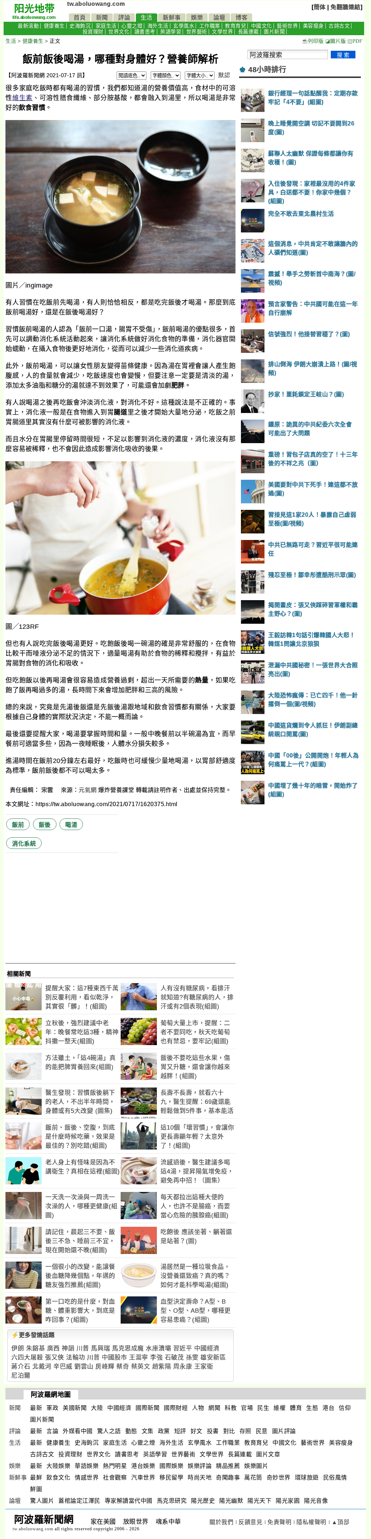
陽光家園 (288, 1501)
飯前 (18, 825)
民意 (262, 1431)
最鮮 (36, 1477)
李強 (156, 1357)
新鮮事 (172, 18)
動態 (131, 1431)
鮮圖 (36, 1489)
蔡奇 (122, 1366)
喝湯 (71, 825)
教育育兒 (235, 26)
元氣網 (88, 790)
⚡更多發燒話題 (33, 1335)
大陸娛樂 (58, 1466)
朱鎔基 (35, 1348)
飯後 (45, 825)
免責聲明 (279, 1522)
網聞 (214, 1408)
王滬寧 (138, 1357)
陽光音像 (316, 1501)
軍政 (52, 1408)
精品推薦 (228, 1466)
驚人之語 (109, 1431)
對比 (229, 1431)
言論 (52, 1431)
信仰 (345, 1408)
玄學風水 (183, 26)
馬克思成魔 (128, 1348)
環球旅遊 (307, 1477)
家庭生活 (106, 26)
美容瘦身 (313, 26)
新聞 (102, 18)
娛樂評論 (200, 1466)
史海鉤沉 (80, 26)
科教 (231, 1408)
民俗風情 (335, 1477)
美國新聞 (75, 1408)
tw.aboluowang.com (96, 4)
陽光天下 (259, 1501)
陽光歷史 (203, 1501)
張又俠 (54, 1357)
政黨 (164, 1431)
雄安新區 (213, 1357)
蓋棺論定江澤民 (79, 1501)
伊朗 (17, 1348)
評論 (124, 18)
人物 (198, 1408)
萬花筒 (253, 1477)
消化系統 (24, 844)
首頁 (80, 18)
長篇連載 (248, 31)
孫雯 (192, 1357)
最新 (36, 1408)
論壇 (219, 18)
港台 (328, 1408)
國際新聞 (147, 1408)
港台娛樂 (143, 1466)
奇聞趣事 (228, 1477)
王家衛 (203, 1366)
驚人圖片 (42, 1501)
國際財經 (176, 1408)
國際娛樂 (171, 1466)
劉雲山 (83, 1366)
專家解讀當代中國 (129, 1501)
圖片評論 (284, 1431)
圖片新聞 (274, 31)
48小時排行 (267, 70)
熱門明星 (115, 1466)
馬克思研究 (172, 1501)
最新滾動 (28, 26)
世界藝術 (196, 31)
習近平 (182, 1348)
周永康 (182, 1366)
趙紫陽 (161, 1366)
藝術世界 (287, 26)
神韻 (68, 1348)
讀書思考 (144, 31)
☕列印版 (312, 41)
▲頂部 (341, 1522)
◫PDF (354, 41)
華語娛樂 (87, 1466)
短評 (180, 1431)
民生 (263, 1408)
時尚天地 (200, 1477)
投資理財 (93, 31)
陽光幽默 (231, 1501)
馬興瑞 (100, 1348)
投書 (213, 1431)
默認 (224, 75)
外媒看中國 (78, 1431)
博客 (241, 18)
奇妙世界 (279, 1477)
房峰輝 (104, 1366)
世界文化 (118, 31)
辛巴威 (62, 1366)
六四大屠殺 (27, 1357)
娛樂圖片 (256, 1466)
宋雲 (48, 790)
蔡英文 (140, 1366)
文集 (148, 1431)
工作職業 (209, 26)
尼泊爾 (20, 1375)
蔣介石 (20, 1366)
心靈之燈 (131, 26)
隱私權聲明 (311, 1522)
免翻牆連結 (345, 7)
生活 (147, 18)
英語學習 (170, 31)
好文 (197, 1431)
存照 (245, 1431)
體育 (296, 1408)
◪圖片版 (335, 41)
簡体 (320, 7)
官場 (247, 1408)
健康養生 (54, 26)
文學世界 (222, 31)
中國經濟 (207, 1348)
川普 (82, 1348)
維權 (279, 1408)
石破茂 (174, 1357)
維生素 (22, 98)
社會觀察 (115, 1477)
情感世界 (87, 1477)
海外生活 (157, 26)
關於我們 (221, 1522)
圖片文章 (268, 1454)
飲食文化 (58, 1477)
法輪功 (75, 1357)
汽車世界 (143, 1477)
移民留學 (171, 1477)
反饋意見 (250, 1522)
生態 (312, 1408)
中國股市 (114, 1357)
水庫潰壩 (158, 1348)
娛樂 (197, 18)
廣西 (53, 1348)
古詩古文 (339, 26)
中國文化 (261, 26)
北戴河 (41, 1366)
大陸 (97, 1408)
